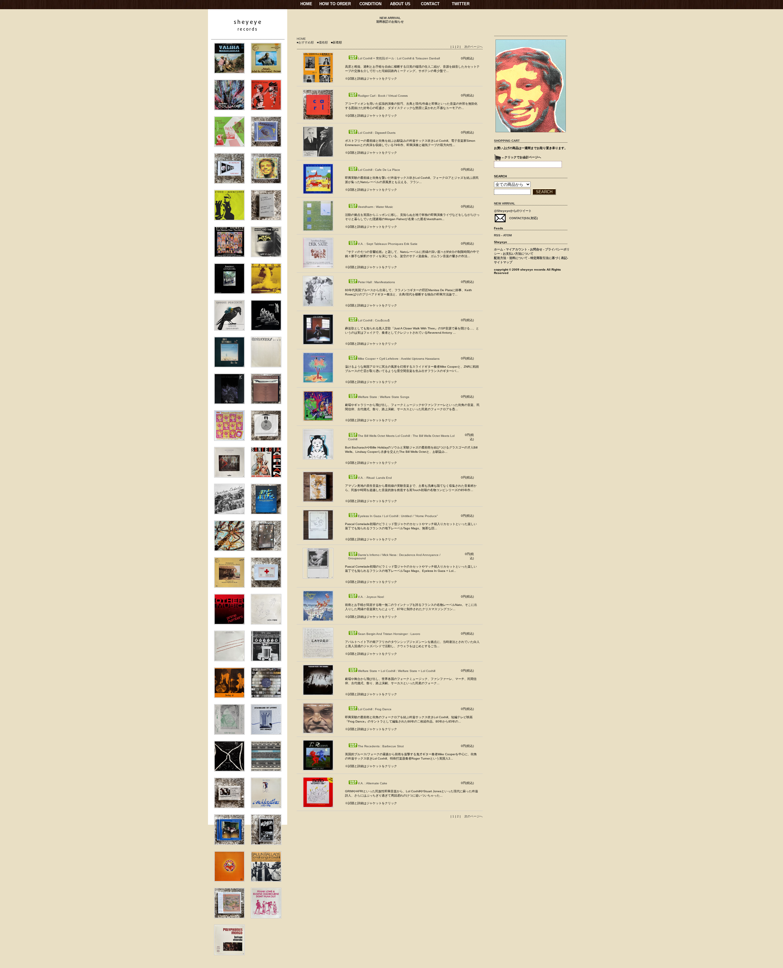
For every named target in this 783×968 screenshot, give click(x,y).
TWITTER (460, 4)
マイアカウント (516, 249)
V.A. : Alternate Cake (372, 783)
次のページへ (473, 46)
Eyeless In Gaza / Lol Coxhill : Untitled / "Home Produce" (398, 516)
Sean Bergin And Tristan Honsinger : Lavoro (389, 634)
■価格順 (322, 42)
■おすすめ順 (305, 42)
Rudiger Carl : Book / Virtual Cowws (383, 95)
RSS (497, 235)
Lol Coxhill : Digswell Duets (376, 132)
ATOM (507, 235)
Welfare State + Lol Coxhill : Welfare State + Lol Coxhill (396, 671)
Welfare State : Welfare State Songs (383, 397)
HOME (306, 4)
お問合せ (536, 249)
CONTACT (430, 4)
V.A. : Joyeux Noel (371, 596)
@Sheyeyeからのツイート (513, 210)
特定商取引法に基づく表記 (548, 258)
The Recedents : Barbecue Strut (381, 746)
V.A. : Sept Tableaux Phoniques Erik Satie (387, 244)
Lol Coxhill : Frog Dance (375, 709)
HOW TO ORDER (335, 4)
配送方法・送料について (511, 258)
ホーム (498, 249)
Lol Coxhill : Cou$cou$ (374, 320)
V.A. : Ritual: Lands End (375, 477)
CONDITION (370, 4)
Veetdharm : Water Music (375, 206)
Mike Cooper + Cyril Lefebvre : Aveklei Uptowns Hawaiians (399, 358)
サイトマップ (503, 262)
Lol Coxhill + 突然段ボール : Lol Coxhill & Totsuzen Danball (399, 58)
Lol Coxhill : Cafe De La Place (379, 169)
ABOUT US (400, 4)
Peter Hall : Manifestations (376, 282)
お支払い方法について (518, 253)
